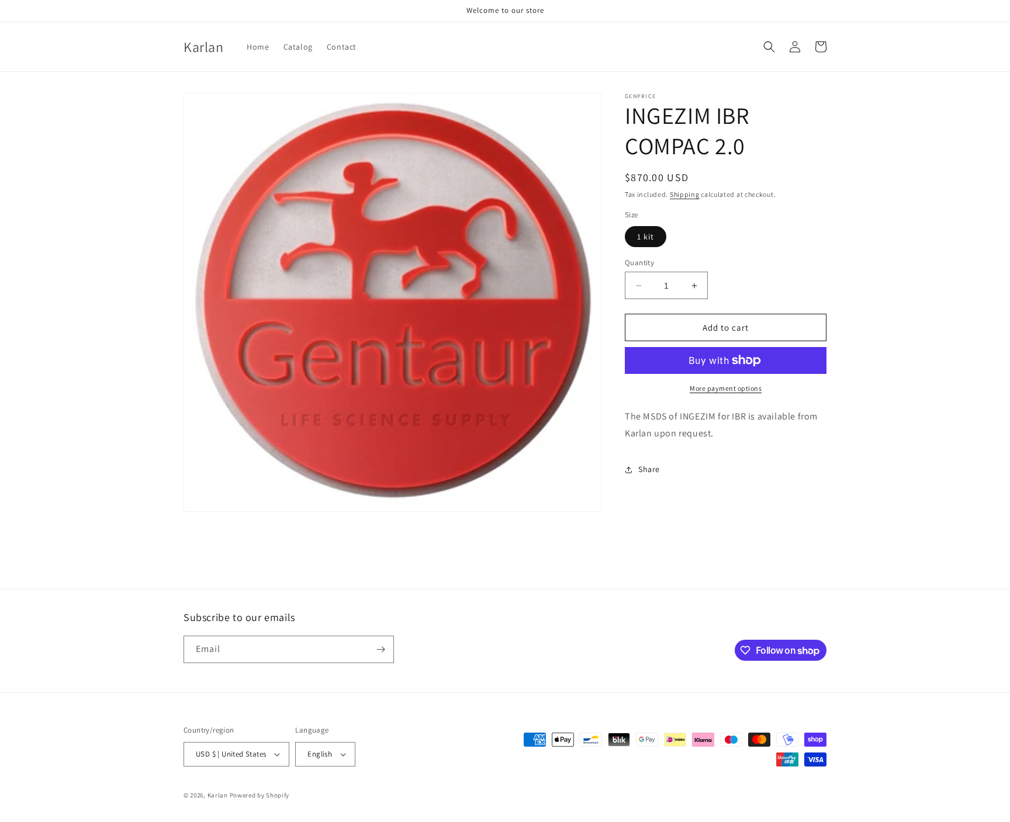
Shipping (685, 194)
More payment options (726, 388)
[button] (769, 47)
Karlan (217, 795)
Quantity (639, 263)
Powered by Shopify (260, 795)
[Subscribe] (380, 649)
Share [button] (649, 469)
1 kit (645, 236)
